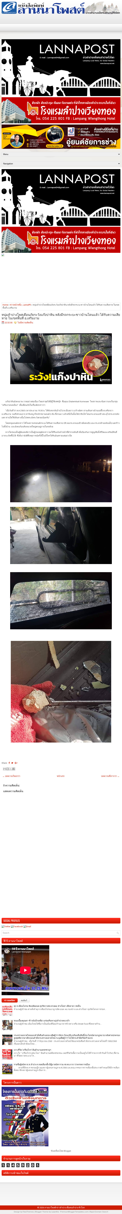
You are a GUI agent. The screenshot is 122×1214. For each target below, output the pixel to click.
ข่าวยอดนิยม (9, 1000)
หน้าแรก (60, 776)
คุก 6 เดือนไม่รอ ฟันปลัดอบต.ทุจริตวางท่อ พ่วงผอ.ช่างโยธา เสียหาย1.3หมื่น (47, 1006)
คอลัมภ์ (24, 1000)
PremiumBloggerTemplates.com (74, 1212)
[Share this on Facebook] (9, 763)
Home (5, 305)
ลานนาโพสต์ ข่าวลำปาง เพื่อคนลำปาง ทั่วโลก (64, 1207)
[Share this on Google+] (16, 763)
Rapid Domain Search (99, 1212)
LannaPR (27, 305)
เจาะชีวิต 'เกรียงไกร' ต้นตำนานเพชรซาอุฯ (32, 1050)
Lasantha (55, 1212)
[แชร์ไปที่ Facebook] (13, 768)
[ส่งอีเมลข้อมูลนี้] (4, 768)
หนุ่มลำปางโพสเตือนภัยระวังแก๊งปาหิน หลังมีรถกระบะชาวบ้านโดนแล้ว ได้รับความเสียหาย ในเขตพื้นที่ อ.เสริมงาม (61, 316)
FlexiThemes (28, 1212)
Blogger (67, 1151)
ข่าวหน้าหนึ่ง (15, 305)
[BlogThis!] (7, 768)
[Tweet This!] (12, 763)
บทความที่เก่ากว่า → (110, 776)
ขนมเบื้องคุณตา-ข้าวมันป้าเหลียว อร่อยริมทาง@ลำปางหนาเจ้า (42, 1020)
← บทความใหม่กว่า (11, 776)
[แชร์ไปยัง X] (10, 768)
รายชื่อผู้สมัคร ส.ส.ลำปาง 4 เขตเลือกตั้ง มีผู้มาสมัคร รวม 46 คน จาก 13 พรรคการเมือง (52, 1064)
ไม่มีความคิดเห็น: (25, 322)
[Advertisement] (61, 279)
